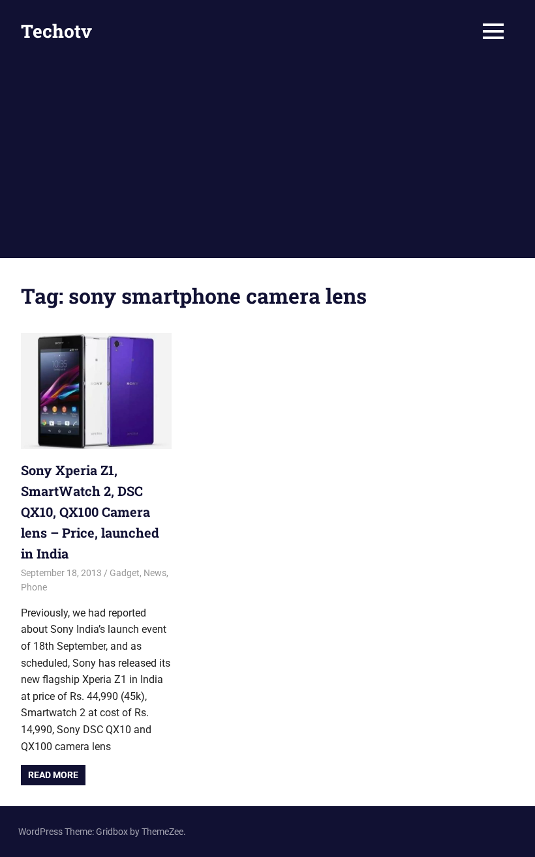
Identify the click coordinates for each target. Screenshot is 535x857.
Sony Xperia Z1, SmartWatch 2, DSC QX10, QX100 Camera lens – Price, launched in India (90, 511)
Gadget (125, 573)
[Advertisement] (267, 160)
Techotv (56, 31)
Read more (53, 775)
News (155, 573)
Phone (34, 587)
